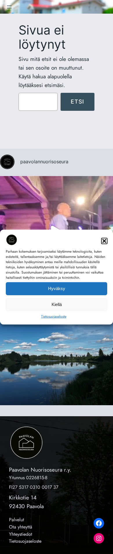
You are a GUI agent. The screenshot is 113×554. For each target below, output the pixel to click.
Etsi (77, 101)
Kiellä (57, 304)
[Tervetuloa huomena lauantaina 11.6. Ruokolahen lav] (56, 348)
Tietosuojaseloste (53, 316)
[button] (104, 241)
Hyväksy (56, 288)
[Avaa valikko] (9, 6)
